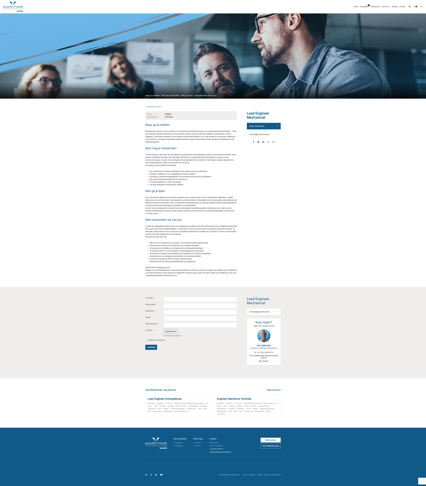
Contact (402, 7)
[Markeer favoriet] (207, 398)
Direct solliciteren (256, 126)
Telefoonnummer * (151, 324)
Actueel (395, 7)
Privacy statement (249, 475)
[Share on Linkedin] (263, 142)
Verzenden (151, 347)
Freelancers (375, 7)
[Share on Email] (274, 142)
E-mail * (148, 317)
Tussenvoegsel (150, 304)
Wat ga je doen (187, 96)
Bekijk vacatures (270, 440)
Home (356, 7)
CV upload (148, 330)
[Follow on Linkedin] (156, 475)
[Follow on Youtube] (161, 475)
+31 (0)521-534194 (216, 449)
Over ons (385, 7)
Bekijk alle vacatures (274, 390)
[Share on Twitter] (258, 142)
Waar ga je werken (152, 96)
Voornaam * (149, 298)
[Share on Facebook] (253, 142)
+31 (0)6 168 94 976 (265, 352)
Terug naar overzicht (154, 107)
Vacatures (364, 6)
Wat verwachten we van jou (205, 96)
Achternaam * (150, 311)
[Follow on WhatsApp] (151, 475)
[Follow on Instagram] (146, 475)
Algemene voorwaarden (272, 475)
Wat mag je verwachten (170, 96)
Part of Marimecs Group (270, 446)
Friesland (168, 114)
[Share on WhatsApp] (268, 142)
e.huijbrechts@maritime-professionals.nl (265, 357)
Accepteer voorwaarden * (157, 340)
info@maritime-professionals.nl (220, 452)
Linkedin (264, 361)
